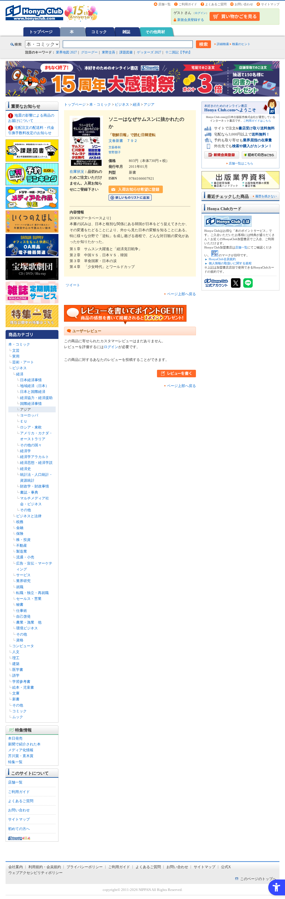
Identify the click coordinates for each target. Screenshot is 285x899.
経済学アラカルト (34, 457)
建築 (15, 664)
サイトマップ (270, 4)
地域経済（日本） (34, 386)
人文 (15, 652)
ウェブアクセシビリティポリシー (35, 873)
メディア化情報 (20, 750)
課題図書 (126, 52)
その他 (25, 510)
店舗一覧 (164, 4)
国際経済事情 (31, 404)
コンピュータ (23, 646)
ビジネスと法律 (28, 516)
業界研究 (23, 581)
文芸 (15, 350)
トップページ (41, 31)
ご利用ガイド (188, 4)
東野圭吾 (108, 52)
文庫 (15, 693)
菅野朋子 (115, 152)
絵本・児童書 (23, 687)
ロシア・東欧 (31, 427)
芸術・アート (23, 362)
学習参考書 (21, 681)
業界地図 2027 (66, 52)
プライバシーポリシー (85, 867)
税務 (19, 522)
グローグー (89, 52)
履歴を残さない (266, 196)
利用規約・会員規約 (44, 867)
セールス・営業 (28, 599)
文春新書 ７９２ (123, 141)
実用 (15, 356)
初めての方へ (19, 829)
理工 (15, 658)
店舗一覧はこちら (241, 163)
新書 (15, 699)
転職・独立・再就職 (32, 593)
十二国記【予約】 (178, 52)
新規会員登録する (190, 20)
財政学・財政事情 (34, 486)
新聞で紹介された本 (24, 744)
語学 (15, 675)
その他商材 (155, 31)
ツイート (73, 285)
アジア (25, 409)
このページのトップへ (258, 879)
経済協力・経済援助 (36, 398)
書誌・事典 (29, 492)
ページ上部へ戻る (181, 294)
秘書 (19, 604)
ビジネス (19, 368)
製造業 (21, 551)
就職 (19, 587)
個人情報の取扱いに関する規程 (230, 263)
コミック (99, 31)
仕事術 (21, 611)
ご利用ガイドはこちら (257, 120)
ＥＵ (23, 421)
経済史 (25, 469)
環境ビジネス (27, 628)
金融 (19, 528)
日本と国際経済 (32, 392)
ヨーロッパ (29, 415)
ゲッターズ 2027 (149, 52)
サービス (23, 575)
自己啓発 (23, 616)
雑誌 (126, 31)
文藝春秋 (115, 147)
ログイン (200, 12)
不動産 (21, 545)
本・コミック (19, 344)
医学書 (17, 670)
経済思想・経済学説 (36, 462)
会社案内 (15, 867)
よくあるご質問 (216, 4)
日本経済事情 (31, 380)
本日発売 (15, 738)
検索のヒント (241, 44)
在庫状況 (77, 171)
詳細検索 (223, 44)
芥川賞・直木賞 (20, 756)
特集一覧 (15, 762)
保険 (19, 533)
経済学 (25, 451)
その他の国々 (31, 445)
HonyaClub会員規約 (222, 259)
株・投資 (23, 540)
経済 (19, 374)
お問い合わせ (244, 4)
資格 (19, 640)
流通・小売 (25, 557)
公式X (226, 867)
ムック (17, 717)
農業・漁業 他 (28, 622)
